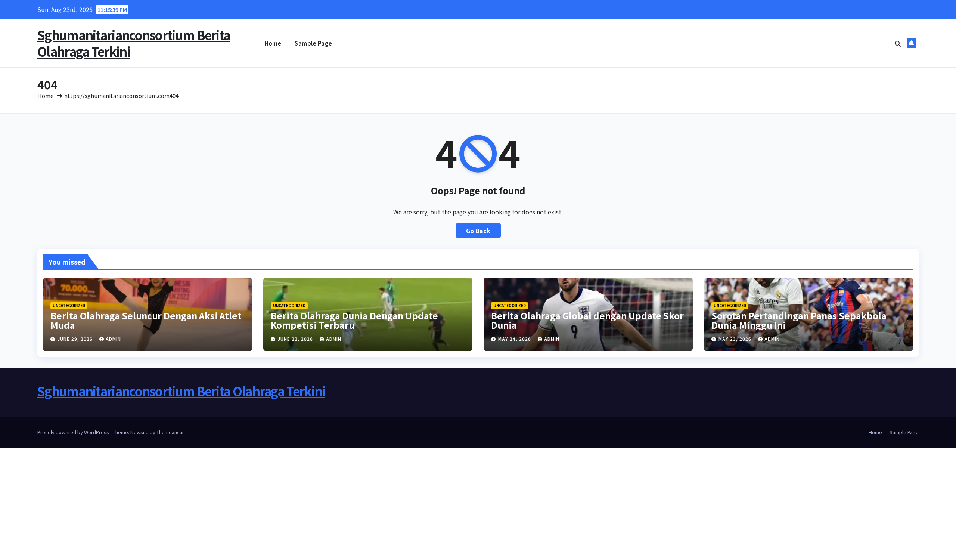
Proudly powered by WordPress (73, 432)
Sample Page (313, 43)
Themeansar (170, 432)
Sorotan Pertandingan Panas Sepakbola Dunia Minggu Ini (799, 320)
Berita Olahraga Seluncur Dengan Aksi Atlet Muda (146, 320)
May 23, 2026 (735, 339)
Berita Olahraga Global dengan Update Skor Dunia (587, 320)
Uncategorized (69, 305)
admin (113, 339)
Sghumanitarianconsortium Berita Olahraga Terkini (133, 43)
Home (272, 43)
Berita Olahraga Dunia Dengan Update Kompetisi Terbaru (354, 320)
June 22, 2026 (296, 339)
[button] (898, 43)
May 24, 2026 (515, 339)
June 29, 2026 (76, 339)
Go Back (478, 230)
